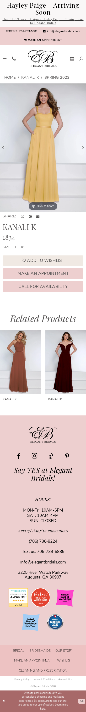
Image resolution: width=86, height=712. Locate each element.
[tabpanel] (43, 147)
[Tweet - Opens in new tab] (22, 216)
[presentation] (31, 362)
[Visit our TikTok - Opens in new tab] (51, 456)
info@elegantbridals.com (43, 562)
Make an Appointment (43, 274)
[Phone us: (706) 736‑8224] (14, 58)
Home (10, 78)
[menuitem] (21, 31)
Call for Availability (43, 287)
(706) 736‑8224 (43, 542)
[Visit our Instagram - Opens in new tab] (34, 456)
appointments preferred (43, 531)
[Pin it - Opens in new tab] (30, 216)
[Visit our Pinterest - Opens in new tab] (67, 456)
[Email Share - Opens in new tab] (37, 216)
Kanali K (30, 78)
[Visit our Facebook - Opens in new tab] (18, 456)
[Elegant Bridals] (43, 434)
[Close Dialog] (4, 701)
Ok (82, 701)
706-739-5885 (50, 552)
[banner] (43, 58)
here (42, 709)
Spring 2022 (57, 78)
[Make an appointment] (72, 58)
